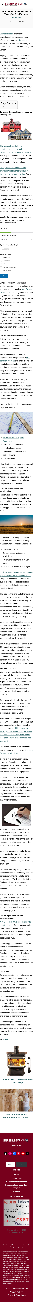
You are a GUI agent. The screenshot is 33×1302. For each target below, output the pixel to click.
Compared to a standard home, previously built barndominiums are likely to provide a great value (14, 171)
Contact (16, 1191)
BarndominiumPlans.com (16, 1182)
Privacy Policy (16, 1292)
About (16, 1175)
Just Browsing (7, 270)
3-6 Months (6, 261)
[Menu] (2, 4)
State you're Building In (8, 235)
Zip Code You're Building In (9, 245)
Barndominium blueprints (13, 437)
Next (4, 276)
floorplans (23, 40)
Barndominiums (6, 34)
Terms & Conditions (17, 1295)
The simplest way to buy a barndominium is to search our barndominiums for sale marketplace (15, 149)
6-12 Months (6, 264)
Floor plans (7, 441)
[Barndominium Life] (16, 4)
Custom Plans (16, 1178)
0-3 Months (6, 257)
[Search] (21, 1164)
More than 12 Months (9, 267)
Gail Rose (18, 17)
